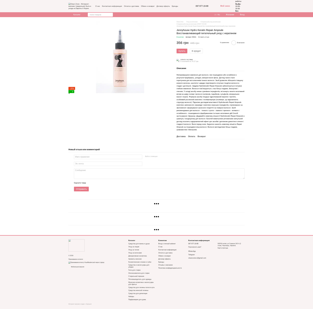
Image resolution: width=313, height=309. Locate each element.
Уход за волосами (135, 253)
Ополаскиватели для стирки (138, 273)
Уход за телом (133, 250)
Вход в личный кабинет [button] (167, 244)
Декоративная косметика (137, 256)
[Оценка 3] (98, 182)
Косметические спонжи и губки (139, 262)
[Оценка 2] (94, 182)
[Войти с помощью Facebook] (160, 156)
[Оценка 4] (102, 182)
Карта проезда (223, 248)
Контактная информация (112, 6)
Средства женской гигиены (138, 290)
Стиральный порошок (136, 276)
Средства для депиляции (137, 293)
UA (215, 15)
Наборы (131, 296)
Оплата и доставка (131, 6)
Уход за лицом (133, 247)
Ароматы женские (135, 259)
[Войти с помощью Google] (164, 156)
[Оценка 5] (106, 182)
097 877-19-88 (202, 6)
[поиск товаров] (111, 15)
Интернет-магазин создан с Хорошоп (80, 304)
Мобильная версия (77, 267)
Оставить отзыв (203, 37)
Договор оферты (163, 6)
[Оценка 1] (90, 182)
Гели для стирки (134, 270)
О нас (97, 6)
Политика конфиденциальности (170, 268)
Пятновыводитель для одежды (139, 279)
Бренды (175, 6)
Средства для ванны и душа (139, 244)
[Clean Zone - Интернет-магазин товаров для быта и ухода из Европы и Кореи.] (76, 245)
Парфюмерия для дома (137, 299)
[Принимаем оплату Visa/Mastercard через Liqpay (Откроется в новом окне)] (86, 262)
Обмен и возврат (148, 6)
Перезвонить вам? (194, 247)
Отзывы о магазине (165, 265)
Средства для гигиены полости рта (141, 287)
